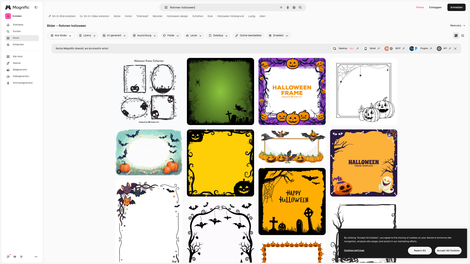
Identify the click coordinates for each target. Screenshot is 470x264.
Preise (420, 7)
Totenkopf (142, 16)
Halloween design (177, 16)
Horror (128, 16)
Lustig (251, 16)
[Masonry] (456, 35)
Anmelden (456, 7)
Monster (157, 16)
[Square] (463, 35)
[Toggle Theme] (21, 257)
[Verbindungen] (8, 257)
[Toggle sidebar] (36, 7)
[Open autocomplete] (165, 7)
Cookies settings (354, 250)
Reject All (420, 250)
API (445, 48)
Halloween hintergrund (230, 16)
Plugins (424, 48)
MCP (398, 48)
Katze (117, 16)
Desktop (346, 48)
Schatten (197, 16)
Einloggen (435, 7)
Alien (262, 16)
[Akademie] (15, 257)
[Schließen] (455, 48)
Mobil (373, 48)
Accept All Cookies (448, 250)
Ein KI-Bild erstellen (64, 16)
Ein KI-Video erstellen (96, 16)
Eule (210, 16)
